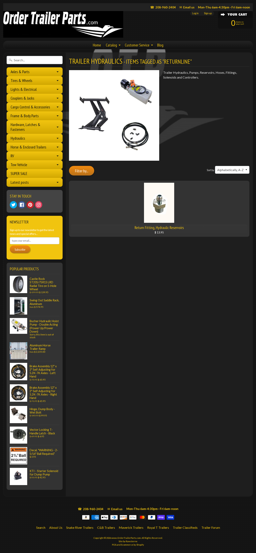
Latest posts (20, 182)
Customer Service (137, 45)
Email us (186, 7)
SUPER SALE (19, 173)
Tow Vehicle (19, 164)
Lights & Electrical (24, 89)
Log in (195, 13)
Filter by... (81, 171)
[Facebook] (21, 204)
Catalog (111, 45)
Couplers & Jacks (22, 98)
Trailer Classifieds (185, 527)
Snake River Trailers (79, 527)
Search (40, 527)
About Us (55, 527)
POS (114, 544)
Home (97, 45)
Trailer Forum (210, 527)
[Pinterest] (30, 204)
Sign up (208, 13)
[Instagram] (38, 204)
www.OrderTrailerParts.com (126, 538)
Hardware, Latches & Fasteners (25, 127)
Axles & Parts (20, 71)
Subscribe (20, 249)
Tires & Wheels (21, 80)
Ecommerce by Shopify (132, 544)
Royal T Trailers (158, 527)
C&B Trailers (106, 527)
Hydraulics (18, 138)
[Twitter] (13, 204)
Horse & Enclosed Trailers (28, 147)
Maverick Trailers (131, 527)
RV (12, 155)
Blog (160, 45)
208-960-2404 (163, 7)
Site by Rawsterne (128, 541)
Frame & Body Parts (25, 115)
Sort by (210, 170)
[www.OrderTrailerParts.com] (63, 24)
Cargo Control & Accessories (30, 107)
